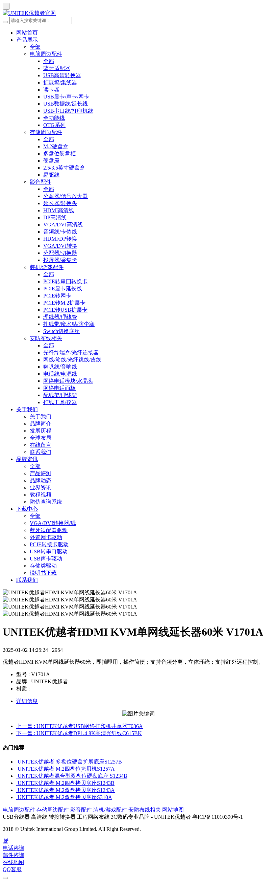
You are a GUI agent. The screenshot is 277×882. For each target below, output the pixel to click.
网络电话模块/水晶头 (68, 381)
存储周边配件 (46, 132)
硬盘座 (51, 160)
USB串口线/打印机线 (68, 111)
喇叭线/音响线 (60, 367)
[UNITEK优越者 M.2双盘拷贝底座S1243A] (17, 790)
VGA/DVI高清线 (63, 224)
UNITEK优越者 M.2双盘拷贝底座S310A (65, 797)
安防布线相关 (46, 338)
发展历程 (40, 431)
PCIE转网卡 (57, 296)
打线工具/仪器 (60, 402)
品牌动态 (40, 480)
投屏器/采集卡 (60, 260)
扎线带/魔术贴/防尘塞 (69, 324)
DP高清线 (55, 217)
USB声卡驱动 (46, 558)
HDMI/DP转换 (60, 239)
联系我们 (40, 452)
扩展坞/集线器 (60, 82)
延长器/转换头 (60, 203)
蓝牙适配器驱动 (49, 530)
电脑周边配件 (46, 54)
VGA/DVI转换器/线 (53, 523)
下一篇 (79, 733)
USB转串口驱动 (49, 551)
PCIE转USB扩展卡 (65, 310)
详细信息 (27, 701)
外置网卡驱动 (46, 537)
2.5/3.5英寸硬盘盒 (64, 168)
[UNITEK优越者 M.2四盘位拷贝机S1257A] (17, 769)
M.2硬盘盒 (55, 146)
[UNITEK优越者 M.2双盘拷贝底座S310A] (17, 797)
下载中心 (27, 509)
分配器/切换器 (60, 253)
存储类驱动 (43, 566)
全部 (35, 47)
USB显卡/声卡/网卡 (66, 97)
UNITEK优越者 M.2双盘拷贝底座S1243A (66, 790)
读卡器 (51, 89)
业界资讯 (40, 487)
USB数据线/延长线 (65, 104)
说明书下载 (43, 573)
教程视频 (40, 495)
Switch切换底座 (61, 331)
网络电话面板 (59, 388)
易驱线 (51, 175)
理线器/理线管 (60, 317)
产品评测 (40, 473)
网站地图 (173, 810)
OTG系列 (54, 125)
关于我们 (27, 409)
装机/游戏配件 (47, 267)
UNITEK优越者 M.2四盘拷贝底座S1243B (66, 783)
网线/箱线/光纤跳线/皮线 (72, 359)
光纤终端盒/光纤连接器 (71, 352)
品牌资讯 (27, 459)
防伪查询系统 (46, 502)
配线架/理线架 (60, 395)
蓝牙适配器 (56, 68)
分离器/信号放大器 (65, 196)
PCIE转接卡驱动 (49, 544)
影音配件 (40, 182)
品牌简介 (40, 423)
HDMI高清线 (58, 210)
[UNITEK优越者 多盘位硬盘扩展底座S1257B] (17, 762)
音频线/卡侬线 (60, 232)
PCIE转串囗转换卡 (65, 281)
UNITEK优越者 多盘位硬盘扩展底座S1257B (70, 762)
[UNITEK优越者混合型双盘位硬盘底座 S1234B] (17, 776)
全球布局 (40, 438)
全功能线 (54, 118)
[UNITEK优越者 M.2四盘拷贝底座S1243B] (17, 783)
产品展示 (27, 40)
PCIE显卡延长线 (62, 288)
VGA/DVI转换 (60, 246)
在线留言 (40, 445)
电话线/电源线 (60, 374)
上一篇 (79, 726)
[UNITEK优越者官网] (138, 13)
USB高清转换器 (62, 75)
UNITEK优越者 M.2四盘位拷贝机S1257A (66, 769)
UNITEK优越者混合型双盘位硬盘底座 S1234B (72, 776)
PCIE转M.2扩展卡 (64, 303)
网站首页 (27, 33)
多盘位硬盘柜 (59, 153)
